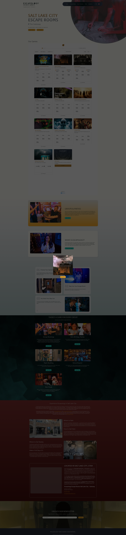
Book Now (63, 276)
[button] (72, 256)
